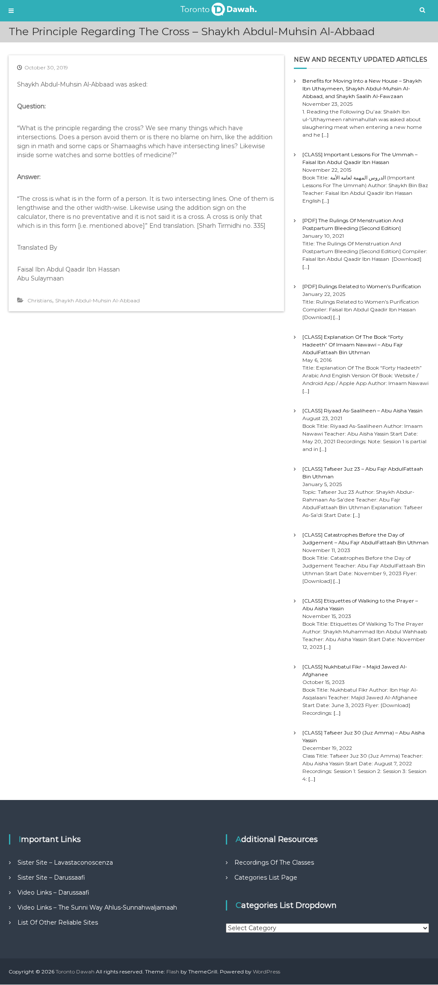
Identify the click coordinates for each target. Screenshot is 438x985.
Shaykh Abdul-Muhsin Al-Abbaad (97, 300)
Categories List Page (265, 877)
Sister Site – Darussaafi (51, 877)
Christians (39, 300)
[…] (325, 134)
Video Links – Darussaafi (53, 892)
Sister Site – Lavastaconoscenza (65, 862)
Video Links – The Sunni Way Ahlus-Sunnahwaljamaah (97, 907)
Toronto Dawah (75, 971)
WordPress (266, 971)
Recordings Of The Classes (274, 862)
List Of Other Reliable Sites (58, 922)
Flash (172, 971)
